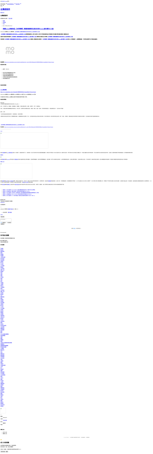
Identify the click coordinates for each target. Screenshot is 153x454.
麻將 (1, 376)
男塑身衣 (16, 159)
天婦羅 (1, 282)
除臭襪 (3, 152)
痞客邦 (9, 209)
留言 (12, 209)
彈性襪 (1, 369)
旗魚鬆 (49, 180)
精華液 (1, 394)
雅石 (1, 331)
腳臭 (1, 252)
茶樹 (1, 396)
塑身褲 (1, 403)
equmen (8, 159)
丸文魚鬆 (2, 373)
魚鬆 (1, 161)
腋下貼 (1, 262)
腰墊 (1, 338)
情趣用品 (2, 383)
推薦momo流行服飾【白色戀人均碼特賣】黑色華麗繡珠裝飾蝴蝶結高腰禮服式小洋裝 (21, 192)
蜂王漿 (1, 318)
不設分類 (10, 18)
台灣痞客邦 (5, 9)
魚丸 (1, 281)
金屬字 (1, 363)
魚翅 (1, 288)
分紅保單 (2, 326)
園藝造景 (2, 328)
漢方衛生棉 (17, 184)
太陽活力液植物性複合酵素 (6, 342)
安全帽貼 (2, 260)
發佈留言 (2, 224)
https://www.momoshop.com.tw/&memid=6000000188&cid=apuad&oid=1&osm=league (18, 91)
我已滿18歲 (3, 451)
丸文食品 (11, 180)
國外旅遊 (10, 212)
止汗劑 (1, 264)
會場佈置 (2, 356)
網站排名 (2, 349)
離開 (7, 451)
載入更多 (2, 216)
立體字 (1, 360)
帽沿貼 (1, 249)
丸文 (3, 161)
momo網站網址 (3, 89)
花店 (1, 352)
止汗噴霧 (2, 265)
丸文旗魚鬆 (2, 374)
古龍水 (1, 399)
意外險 (1, 324)
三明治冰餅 (2, 257)
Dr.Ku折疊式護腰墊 (4, 334)
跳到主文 (2, 12)
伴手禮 (27, 182)
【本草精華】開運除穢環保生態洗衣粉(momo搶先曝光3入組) (27, 31)
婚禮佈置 (2, 355)
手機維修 (2, 389)
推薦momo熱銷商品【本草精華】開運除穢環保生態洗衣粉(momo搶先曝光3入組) (28, 29)
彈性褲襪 (2, 372)
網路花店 (2, 353)
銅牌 (1, 362)
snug (1, 131)
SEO (1, 350)
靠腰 (1, 336)
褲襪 (1, 370)
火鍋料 (1, 284)
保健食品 (2, 315)
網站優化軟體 (3, 346)
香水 (1, 397)
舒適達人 (8, 184)
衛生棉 (3, 184)
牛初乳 (1, 319)
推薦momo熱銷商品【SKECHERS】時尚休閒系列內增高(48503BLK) (17, 194)
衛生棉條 (2, 392)
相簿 (4, 20)
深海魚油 (2, 321)
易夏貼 (1, 261)
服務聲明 (87, 437)
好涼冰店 (2, 258)
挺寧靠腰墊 (2, 335)
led (1, 367)
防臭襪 (1, 255)
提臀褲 (1, 406)
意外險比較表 (3, 325)
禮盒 (24, 182)
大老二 (1, 377)
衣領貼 (1, 248)
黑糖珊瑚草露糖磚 (4, 345)
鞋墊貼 (1, 267)
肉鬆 (1, 274)
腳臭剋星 (10, 152)
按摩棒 (1, 384)
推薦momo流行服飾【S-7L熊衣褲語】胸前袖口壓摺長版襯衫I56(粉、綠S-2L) (19, 195)
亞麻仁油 (2, 316)
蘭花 (1, 332)
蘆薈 (1, 393)
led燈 (1, 366)
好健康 (1, 314)
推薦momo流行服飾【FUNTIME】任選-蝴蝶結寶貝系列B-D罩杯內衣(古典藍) (19, 189)
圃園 (1, 400)
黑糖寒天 (2, 344)
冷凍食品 (2, 287)
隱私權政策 (83, 437)
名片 (4, 23)
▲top (1, 214)
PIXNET (67, 437)
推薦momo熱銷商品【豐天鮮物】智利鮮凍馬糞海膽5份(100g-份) (16, 191)
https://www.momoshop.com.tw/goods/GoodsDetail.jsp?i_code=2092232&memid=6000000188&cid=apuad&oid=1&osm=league (29, 62)
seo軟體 (2, 348)
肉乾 (1, 280)
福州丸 (1, 285)
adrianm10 (2, 202)
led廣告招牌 (2, 365)
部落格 (4, 22)
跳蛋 (1, 386)
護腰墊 (1, 339)
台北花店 (2, 358)
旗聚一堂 (2, 270)
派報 (1, 359)
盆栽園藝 (2, 329)
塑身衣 (1, 154)
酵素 (1, 322)
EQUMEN (2, 404)
